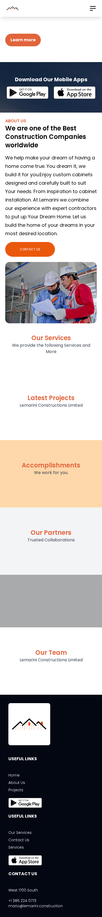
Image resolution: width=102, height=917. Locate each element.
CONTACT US (30, 249)
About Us (16, 782)
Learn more (23, 40)
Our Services (20, 832)
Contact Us (18, 840)
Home (14, 775)
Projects (15, 790)
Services (16, 847)
